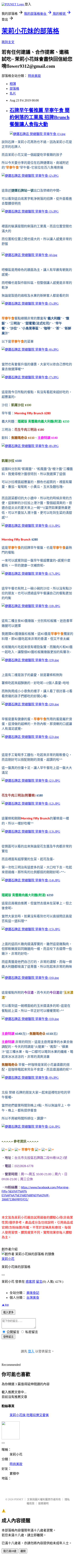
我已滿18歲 (9, 1551)
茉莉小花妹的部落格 (30, 31)
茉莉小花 (8, 1259)
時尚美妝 (34, 76)
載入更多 (8, 1312)
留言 (39, 1281)
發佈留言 (8, 1336)
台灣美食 (32, 1297)
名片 (13, 93)
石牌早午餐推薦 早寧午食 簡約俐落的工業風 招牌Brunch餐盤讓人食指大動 (40, 117)
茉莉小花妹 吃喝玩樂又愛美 (29, 1415)
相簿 (13, 84)
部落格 (14, 88)
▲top (5, 1304)
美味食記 (32, 1293)
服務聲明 (43, 1503)
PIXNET (18, 1499)
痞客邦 (30, 1281)
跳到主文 (8, 42)
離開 (23, 1551)
